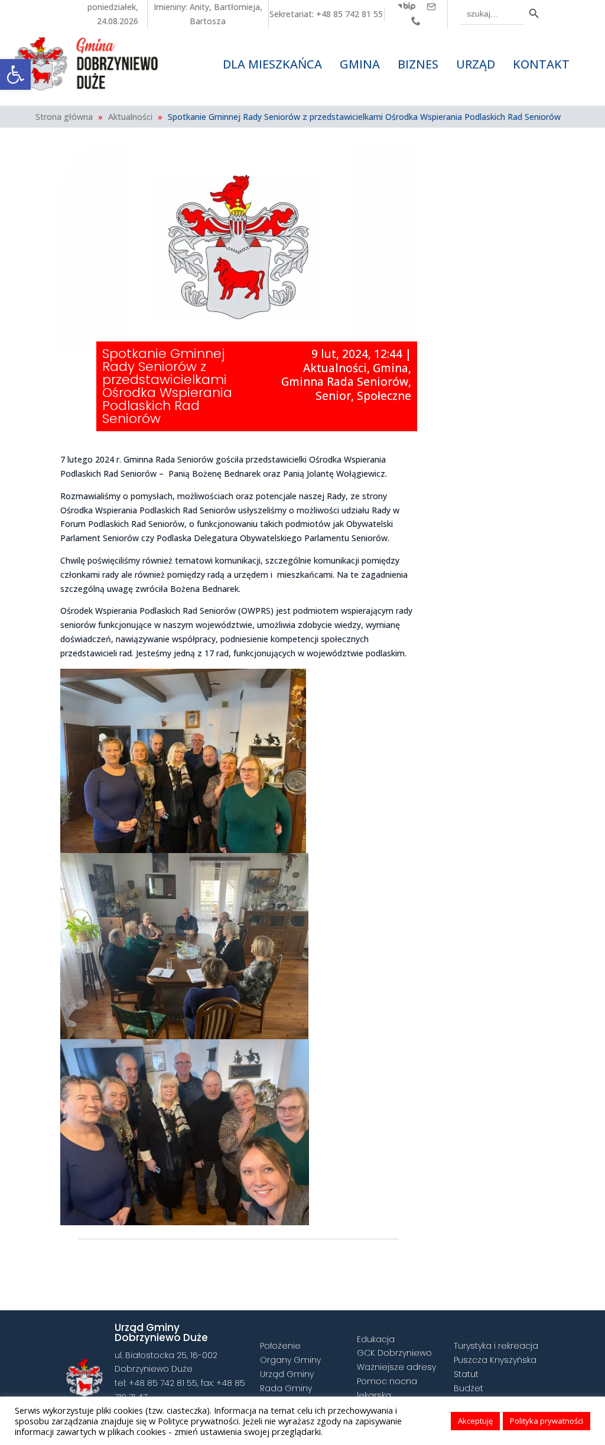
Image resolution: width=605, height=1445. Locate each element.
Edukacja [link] (376, 1339)
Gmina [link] (390, 368)
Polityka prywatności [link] (546, 1420)
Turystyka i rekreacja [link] (496, 1346)
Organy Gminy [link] (290, 1360)
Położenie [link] (280, 1346)
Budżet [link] (468, 1388)
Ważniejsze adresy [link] (396, 1367)
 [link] (416, 20)
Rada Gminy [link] (286, 1388)
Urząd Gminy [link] (287, 1374)
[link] (15, 74)
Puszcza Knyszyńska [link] (495, 1360)
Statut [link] (466, 1374)
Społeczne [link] (384, 395)
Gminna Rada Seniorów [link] (344, 381)
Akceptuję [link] (475, 1420)
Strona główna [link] (64, 116)
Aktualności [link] (130, 116)
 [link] (431, 6)
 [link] (406, 6)
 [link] (348, 1261)
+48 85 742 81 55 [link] (349, 13)
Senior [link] (333, 395)
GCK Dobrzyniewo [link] (394, 1353)
